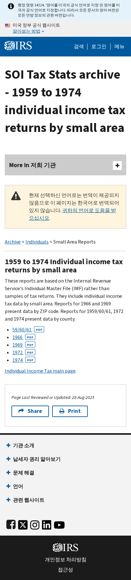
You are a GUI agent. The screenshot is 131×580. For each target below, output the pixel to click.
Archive (13, 241)
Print (74, 411)
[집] (18, 45)
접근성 (65, 570)
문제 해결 (23, 472)
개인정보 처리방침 (65, 560)
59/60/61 (27, 329)
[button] (99, 46)
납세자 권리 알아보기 (37, 459)
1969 (22, 345)
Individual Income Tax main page (40, 371)
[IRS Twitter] (23, 524)
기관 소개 (23, 445)
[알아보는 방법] (65, 28)
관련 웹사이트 (29, 500)
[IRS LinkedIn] (47, 524)
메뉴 (119, 46)
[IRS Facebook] (11, 524)
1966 (22, 337)
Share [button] (35, 411)
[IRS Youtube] (59, 524)
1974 (22, 360)
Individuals (37, 241)
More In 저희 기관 (32, 165)
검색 (79, 46)
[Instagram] (34, 524)
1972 (22, 352)
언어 (18, 486)
